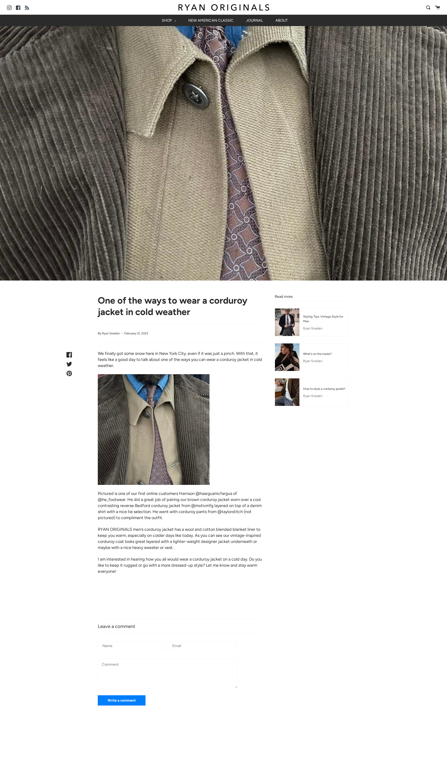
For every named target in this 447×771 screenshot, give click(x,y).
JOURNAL (254, 20)
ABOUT (281, 20)
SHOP (167, 20)
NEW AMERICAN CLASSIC (211, 20)
